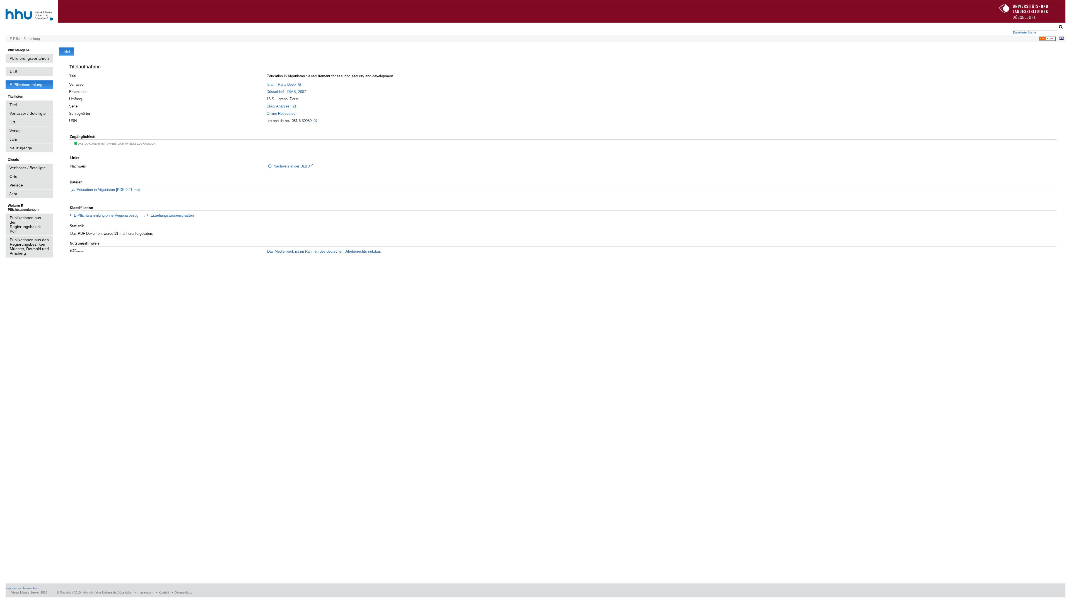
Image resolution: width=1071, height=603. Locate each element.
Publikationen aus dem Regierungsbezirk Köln (25, 224)
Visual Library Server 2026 (29, 592)
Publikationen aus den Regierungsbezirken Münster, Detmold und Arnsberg (29, 246)
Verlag (15, 130)
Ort (12, 122)
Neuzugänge (20, 148)
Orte (13, 176)
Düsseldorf (275, 92)
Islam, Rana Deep (281, 84)
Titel (13, 104)
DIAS (291, 92)
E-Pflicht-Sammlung (25, 39)
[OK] (1060, 27)
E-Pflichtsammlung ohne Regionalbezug (106, 215)
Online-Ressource (281, 113)
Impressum (13, 588)
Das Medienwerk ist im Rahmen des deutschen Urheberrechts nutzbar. (324, 251)
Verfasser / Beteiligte (27, 113)
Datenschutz (30, 588)
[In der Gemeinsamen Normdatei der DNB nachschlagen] (299, 84)
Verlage (16, 185)
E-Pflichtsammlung (25, 84)
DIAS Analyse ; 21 (281, 106)
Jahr (13, 139)
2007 (302, 92)
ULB (13, 71)
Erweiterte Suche (1024, 32)
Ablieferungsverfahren (29, 58)
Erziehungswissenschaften (172, 215)
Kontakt (164, 592)
